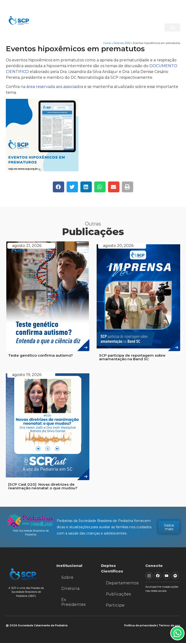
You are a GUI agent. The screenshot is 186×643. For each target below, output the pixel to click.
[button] (172, 27)
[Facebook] (157, 575)
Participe (115, 605)
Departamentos (121, 583)
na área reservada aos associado (51, 86)
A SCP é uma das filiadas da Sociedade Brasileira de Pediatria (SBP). (26, 592)
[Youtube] (166, 575)
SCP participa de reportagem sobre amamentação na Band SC (132, 357)
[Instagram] (149, 575)
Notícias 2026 (122, 43)
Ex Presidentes (73, 602)
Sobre (67, 577)
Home (107, 43)
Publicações (118, 594)
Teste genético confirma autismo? (40, 355)
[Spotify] (175, 575)
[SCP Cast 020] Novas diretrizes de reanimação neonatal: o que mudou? (43, 486)
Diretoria (70, 588)
